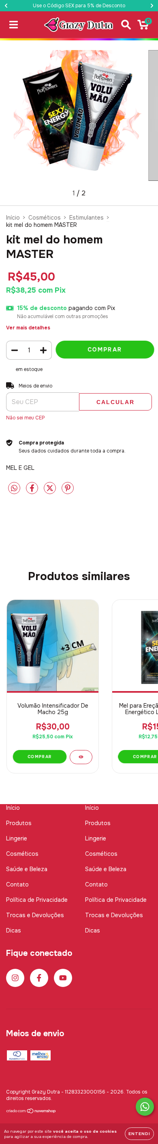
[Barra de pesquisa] (126, 25)
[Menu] (13, 25)
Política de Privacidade (37, 899)
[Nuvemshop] (31, 1112)
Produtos (19, 823)
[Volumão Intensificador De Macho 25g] (81, 757)
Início (13, 217)
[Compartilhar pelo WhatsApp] (14, 488)
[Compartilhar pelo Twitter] (51, 491)
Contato (17, 884)
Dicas (13, 930)
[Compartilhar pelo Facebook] (33, 491)
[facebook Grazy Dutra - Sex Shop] (39, 978)
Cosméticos (44, 217)
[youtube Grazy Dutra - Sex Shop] (63, 978)
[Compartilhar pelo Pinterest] (68, 491)
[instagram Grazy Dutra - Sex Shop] (15, 978)
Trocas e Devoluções (35, 915)
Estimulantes (86, 217)
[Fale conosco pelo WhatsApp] (145, 1107)
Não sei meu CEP (25, 418)
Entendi (139, 1133)
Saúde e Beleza (26, 869)
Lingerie (16, 838)
